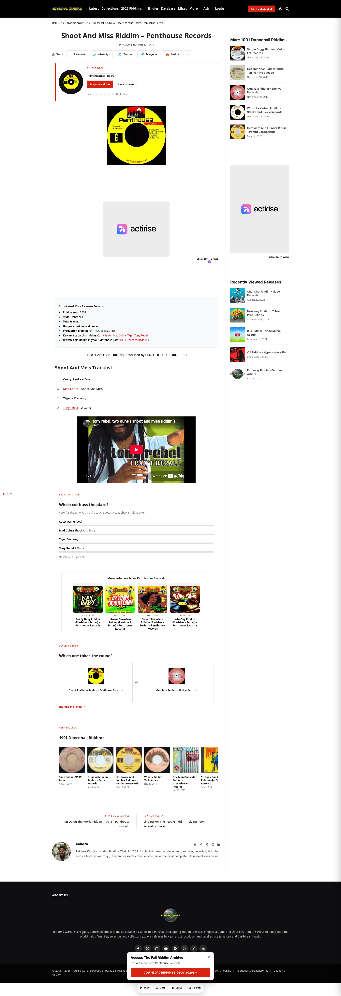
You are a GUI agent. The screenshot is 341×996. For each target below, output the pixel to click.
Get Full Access (262, 8)
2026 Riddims (131, 9)
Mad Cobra (119, 335)
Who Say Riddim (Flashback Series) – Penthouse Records (184, 622)
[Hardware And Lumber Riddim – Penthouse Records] (237, 131)
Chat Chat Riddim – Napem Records (264, 293)
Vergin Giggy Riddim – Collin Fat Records (266, 51)
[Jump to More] (4, 506)
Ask (206, 9)
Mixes (182, 9)
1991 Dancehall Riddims (100, 23)
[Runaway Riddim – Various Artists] (237, 374)
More (193, 9)
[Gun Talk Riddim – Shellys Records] (237, 92)
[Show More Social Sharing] (188, 54)
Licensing (279, 970)
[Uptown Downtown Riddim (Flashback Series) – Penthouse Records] (120, 598)
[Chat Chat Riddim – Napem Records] (237, 295)
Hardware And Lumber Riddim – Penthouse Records (267, 129)
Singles (153, 9)
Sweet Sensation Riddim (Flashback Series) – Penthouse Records (152, 624)
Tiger (130, 335)
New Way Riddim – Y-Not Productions (263, 313)
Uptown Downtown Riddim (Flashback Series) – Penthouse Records (120, 624)
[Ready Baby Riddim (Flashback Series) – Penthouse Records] (88, 598)
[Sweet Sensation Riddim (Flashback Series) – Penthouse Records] (152, 598)
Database (168, 9)
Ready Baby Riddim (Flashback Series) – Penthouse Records (87, 622)
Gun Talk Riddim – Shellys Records (264, 90)
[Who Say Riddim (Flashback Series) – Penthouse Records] (185, 598)
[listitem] (72, 768)
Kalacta (126, 44)
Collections (110, 9)
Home (55, 23)
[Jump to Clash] (4, 502)
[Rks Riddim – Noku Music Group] (237, 334)
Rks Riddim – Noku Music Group (264, 332)
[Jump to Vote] (4, 498)
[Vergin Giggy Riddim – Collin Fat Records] (237, 53)
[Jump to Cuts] (4, 494)
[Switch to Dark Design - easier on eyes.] (280, 8)
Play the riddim (100, 84)
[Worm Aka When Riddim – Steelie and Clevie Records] (237, 112)
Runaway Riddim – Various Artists (265, 372)
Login (219, 9)
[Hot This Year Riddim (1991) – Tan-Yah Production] (237, 72)
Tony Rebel (141, 335)
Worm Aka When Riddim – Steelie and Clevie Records (265, 110)
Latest (94, 9)
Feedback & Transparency (252, 970)
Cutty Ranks (104, 335)
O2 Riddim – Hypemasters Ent (267, 352)
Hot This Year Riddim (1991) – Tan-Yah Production (266, 70)
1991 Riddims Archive (73, 23)
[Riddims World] (67, 9)
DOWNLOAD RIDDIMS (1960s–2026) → (170, 972)
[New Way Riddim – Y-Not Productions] (237, 315)
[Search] (287, 8)
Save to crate (126, 84)
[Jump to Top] (4, 490)
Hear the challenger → (72, 706)
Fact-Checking (222, 970)
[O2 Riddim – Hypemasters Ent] (237, 354)
